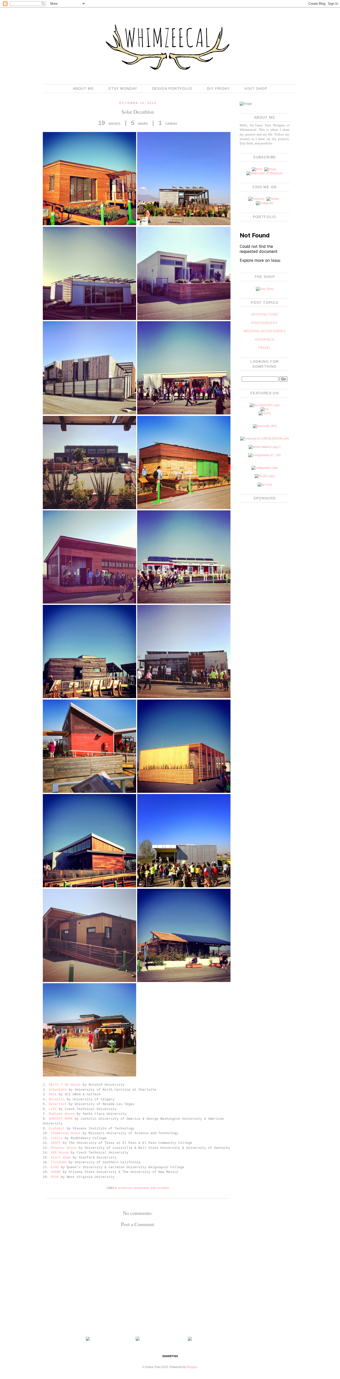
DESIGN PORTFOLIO (172, 88)
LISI (53, 1109)
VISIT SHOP (255, 88)
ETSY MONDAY (123, 88)
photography (141, 1187)
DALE (53, 1094)
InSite (57, 1138)
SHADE (56, 1172)
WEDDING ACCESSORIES (264, 331)
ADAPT (56, 1143)
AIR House (60, 1153)
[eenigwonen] (264, 455)
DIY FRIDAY (218, 88)
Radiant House (62, 1114)
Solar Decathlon (159, 1187)
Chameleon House (66, 1133)
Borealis (57, 1099)
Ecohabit (57, 1128)
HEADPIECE (265, 339)
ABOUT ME (83, 88)
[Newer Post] (88, 1339)
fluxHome (59, 1162)
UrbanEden (58, 1090)
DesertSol (58, 1104)
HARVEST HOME (61, 1119)
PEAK (55, 1177)
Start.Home (61, 1157)
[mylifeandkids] (265, 476)
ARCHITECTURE (264, 314)
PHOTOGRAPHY (264, 323)
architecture (125, 1187)
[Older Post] (190, 1339)
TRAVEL (264, 348)
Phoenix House (64, 1148)
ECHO (55, 1167)
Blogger (192, 1367)
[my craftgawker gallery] (264, 468)
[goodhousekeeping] (265, 484)
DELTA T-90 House (65, 1085)
